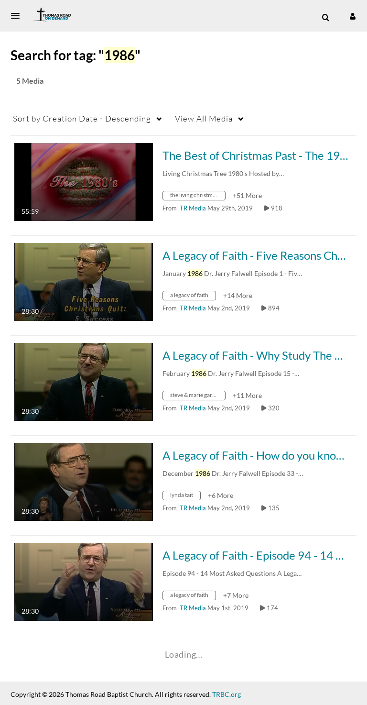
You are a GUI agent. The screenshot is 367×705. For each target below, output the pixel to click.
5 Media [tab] (29, 80)
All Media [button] (204, 118)
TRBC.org (226, 694)
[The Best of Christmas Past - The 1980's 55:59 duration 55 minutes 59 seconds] (83, 181)
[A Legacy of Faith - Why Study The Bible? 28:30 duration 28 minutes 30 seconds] (83, 381)
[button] (18, 15)
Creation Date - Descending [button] (82, 118)
